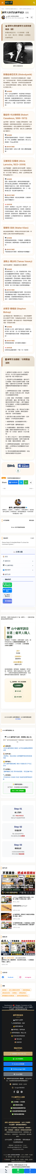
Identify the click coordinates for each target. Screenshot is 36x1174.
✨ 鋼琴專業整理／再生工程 (18, 1033)
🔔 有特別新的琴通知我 (18, 1036)
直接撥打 (18, 685)
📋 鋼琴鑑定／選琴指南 (18, 1029)
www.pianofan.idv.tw (18, 1149)
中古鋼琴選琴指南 (18, 1142)
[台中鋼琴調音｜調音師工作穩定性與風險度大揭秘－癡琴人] (6, 916)
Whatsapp (26, 482)
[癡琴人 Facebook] (14, 1091)
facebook (10, 977)
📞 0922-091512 (7, 595)
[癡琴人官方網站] (21, 1091)
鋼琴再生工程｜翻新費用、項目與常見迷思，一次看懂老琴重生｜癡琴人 (18, 961)
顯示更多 (31, 520)
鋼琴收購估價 (26, 1139)
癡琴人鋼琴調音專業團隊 (14, 1155)
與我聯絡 (14, 993)
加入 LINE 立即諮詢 (18, 790)
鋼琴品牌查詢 (22, 993)
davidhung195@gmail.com (14, 1147)
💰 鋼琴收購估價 (18, 1026)
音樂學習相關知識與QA (11, 9)
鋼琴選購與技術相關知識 (8, 995)
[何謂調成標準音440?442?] (6, 908)
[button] (34, 3)
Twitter (21, 482)
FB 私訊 (18, 691)
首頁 (2, 9)
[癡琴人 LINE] (18, 1091)
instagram (28, 977)
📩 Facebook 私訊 (7, 590)
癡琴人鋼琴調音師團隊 (17, 508)
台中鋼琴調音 (17, 1139)
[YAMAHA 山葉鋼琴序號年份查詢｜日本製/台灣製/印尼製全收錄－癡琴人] (6, 899)
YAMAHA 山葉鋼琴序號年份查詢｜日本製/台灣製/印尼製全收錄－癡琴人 (23, 898)
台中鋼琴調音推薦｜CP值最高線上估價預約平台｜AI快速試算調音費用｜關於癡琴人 (24, 924)
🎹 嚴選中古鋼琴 (18, 1020)
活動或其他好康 (6, 993)
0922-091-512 (18, 1145)
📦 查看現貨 (18, 1042)
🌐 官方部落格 (7, 601)
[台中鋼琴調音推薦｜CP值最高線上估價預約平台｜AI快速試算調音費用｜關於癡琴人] (6, 925)
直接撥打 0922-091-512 (19, 1054)
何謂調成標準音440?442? (20, 906)
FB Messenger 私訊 (19, 1069)
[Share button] (31, 482)
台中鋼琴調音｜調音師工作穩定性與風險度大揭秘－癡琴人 (23, 915)
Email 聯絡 (19, 1074)
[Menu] (2, 3)
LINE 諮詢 (19, 697)
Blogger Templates (22, 1005)
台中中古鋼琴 (8, 1139)
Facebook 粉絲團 (19, 1064)
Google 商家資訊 (19, 1088)
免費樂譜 (4, 990)
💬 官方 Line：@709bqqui (7, 584)
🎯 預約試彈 (18, 1039)
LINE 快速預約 (19, 1059)
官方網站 (18, 719)
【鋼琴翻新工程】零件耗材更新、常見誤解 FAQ (17, 771)
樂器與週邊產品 (26, 990)
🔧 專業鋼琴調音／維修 (18, 1023)
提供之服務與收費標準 (14, 990)
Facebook (14, 482)
